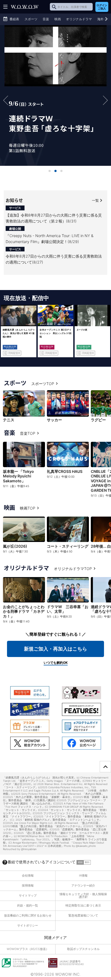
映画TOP (27, 508)
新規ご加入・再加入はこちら (55, 649)
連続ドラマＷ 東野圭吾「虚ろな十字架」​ (55, 95)
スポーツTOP (42, 383)
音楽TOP (27, 433)
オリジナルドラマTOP (73, 568)
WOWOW (25, 7)
